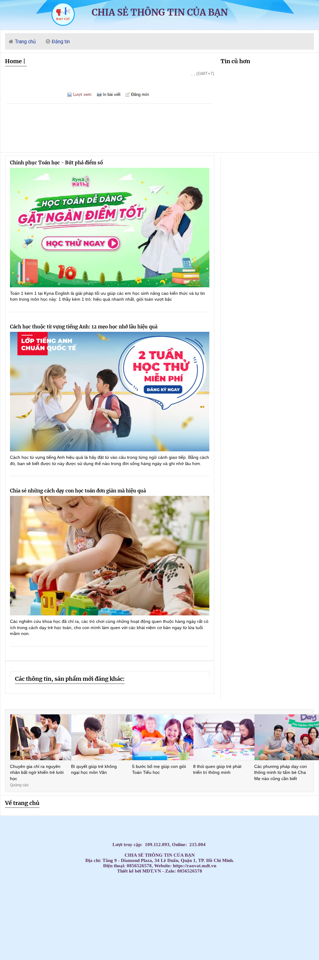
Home (13, 61)
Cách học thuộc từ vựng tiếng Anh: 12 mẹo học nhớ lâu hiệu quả (83, 327)
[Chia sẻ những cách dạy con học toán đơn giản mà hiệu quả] (109, 555)
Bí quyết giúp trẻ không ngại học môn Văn (94, 769)
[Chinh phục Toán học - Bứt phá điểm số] (109, 227)
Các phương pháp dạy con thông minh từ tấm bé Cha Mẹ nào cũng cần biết (280, 772)
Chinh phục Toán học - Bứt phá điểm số (56, 163)
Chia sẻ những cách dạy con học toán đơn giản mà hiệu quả (78, 491)
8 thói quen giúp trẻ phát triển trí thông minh (217, 769)
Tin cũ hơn (235, 61)
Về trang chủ (22, 803)
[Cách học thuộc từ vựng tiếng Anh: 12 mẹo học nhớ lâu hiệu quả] (109, 391)
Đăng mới (140, 94)
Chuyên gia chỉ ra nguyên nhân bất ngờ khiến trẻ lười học (37, 772)
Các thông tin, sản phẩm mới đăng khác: (70, 678)
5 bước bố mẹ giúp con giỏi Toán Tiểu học (159, 769)
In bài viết (112, 94)
